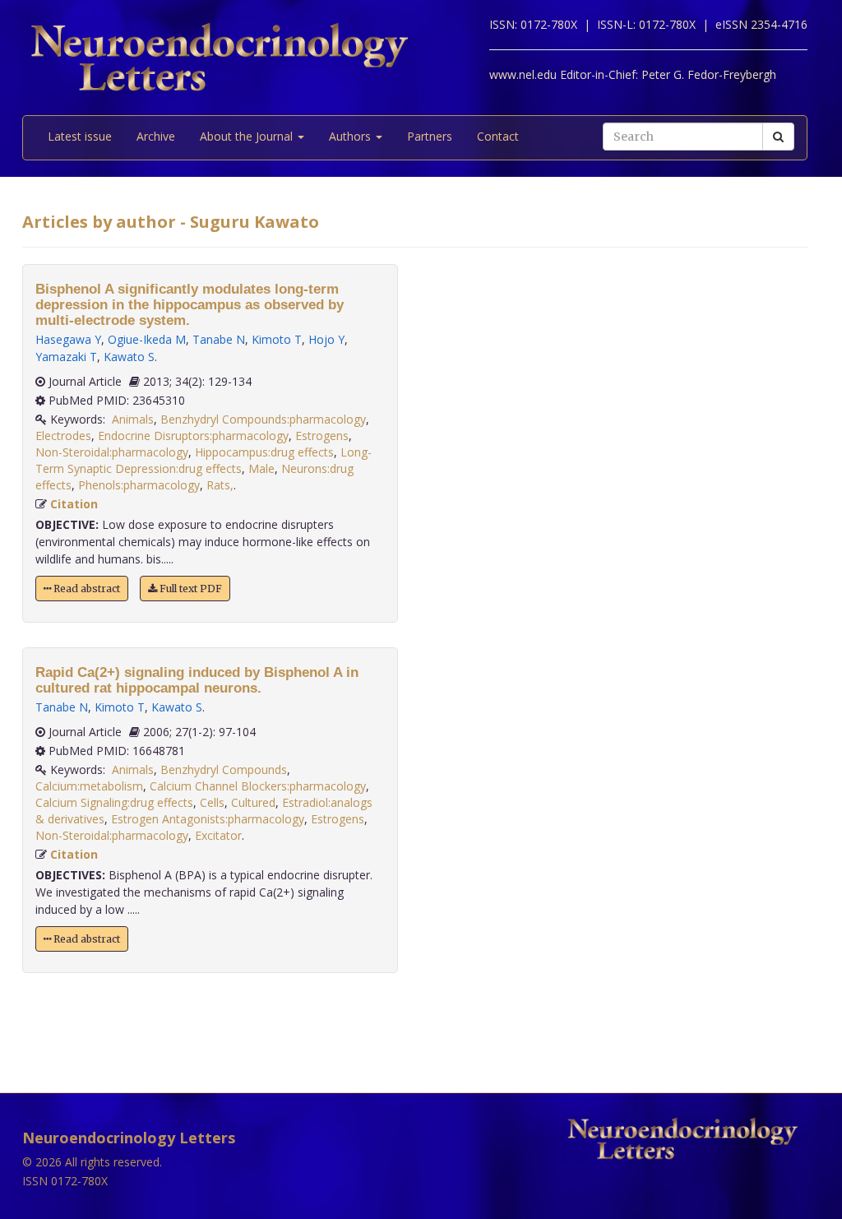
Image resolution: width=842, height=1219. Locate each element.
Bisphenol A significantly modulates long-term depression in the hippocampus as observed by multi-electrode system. (189, 304)
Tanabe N (218, 339)
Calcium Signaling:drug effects (114, 802)
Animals (133, 419)
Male (261, 468)
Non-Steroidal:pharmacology (111, 452)
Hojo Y (326, 339)
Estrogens (322, 435)
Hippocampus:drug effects (264, 452)
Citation (74, 504)
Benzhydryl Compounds (223, 769)
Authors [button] (351, 136)
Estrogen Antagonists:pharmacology (207, 819)
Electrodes (63, 435)
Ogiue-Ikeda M (147, 339)
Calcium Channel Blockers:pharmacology (258, 786)
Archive (155, 136)
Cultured (253, 802)
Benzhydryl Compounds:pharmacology (263, 419)
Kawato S (129, 356)
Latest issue (80, 136)
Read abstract (85, 588)
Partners (429, 136)
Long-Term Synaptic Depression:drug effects (203, 460)
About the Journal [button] (248, 136)
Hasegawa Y (68, 339)
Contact (498, 136)
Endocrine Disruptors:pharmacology (193, 435)
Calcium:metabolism (89, 786)
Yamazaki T (66, 356)
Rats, (220, 485)
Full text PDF (189, 588)
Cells (212, 802)
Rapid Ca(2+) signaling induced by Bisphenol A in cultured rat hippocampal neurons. (197, 680)
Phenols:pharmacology (139, 485)
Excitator (218, 835)
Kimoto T (277, 339)
